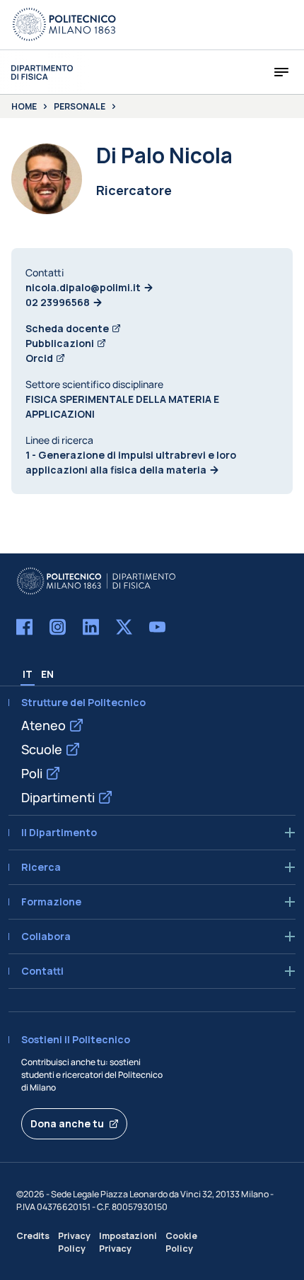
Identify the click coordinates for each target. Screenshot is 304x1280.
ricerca (41, 867)
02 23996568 (57, 302)
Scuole (41, 749)
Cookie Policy (181, 1242)
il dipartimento (59, 832)
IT (28, 674)
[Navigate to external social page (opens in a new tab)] (24, 626)
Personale (79, 106)
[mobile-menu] (281, 72)
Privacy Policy (74, 1242)
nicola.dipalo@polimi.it (83, 287)
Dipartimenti (58, 797)
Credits (32, 1236)
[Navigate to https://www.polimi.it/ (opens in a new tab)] (64, 25)
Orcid (39, 358)
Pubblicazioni (59, 343)
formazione (51, 902)
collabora (46, 936)
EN (47, 674)
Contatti (42, 971)
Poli (31, 773)
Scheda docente (67, 328)
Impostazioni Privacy (128, 1242)
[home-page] (42, 72)
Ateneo (43, 725)
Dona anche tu (67, 1123)
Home (24, 106)
